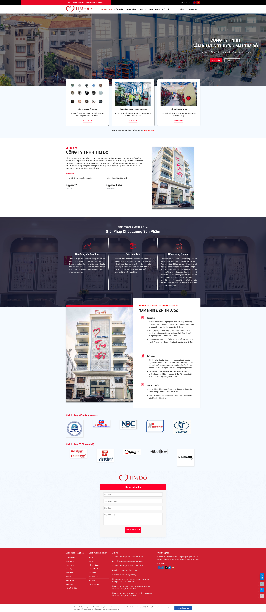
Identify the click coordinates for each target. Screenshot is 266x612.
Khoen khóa (70, 565)
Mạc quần (69, 573)
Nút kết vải (92, 573)
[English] (194, 2)
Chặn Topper (70, 557)
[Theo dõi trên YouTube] (173, 568)
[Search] (181, 9)
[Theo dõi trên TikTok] (166, 568)
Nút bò (91, 557)
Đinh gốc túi (70, 561)
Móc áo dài (70, 580)
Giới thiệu (119, 9)
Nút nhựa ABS (94, 577)
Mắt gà (68, 577)
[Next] (258, 50)
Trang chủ (106, 9)
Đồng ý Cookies (183, 608)
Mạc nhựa (69, 569)
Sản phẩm (131, 9)
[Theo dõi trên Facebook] (159, 568)
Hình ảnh (154, 9)
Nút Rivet (92, 580)
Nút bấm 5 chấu (71, 588)
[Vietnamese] (198, 2)
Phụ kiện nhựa (94, 584)
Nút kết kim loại (94, 569)
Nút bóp (91, 561)
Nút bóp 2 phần (94, 565)
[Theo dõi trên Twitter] (169, 568)
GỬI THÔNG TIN (133, 530)
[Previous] (8, 50)
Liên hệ (165, 9)
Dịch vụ (143, 9)
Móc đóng (69, 584)
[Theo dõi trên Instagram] (162, 568)
